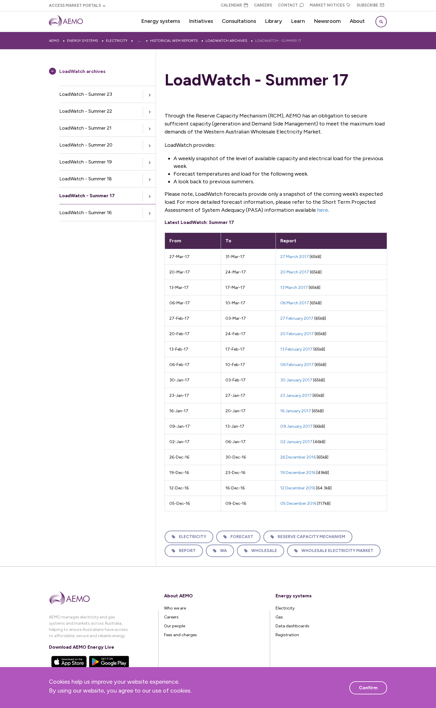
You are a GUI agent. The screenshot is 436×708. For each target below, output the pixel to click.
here (322, 210)
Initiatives (201, 21)
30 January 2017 (296, 380)
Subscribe (367, 5)
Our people (174, 626)
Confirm (368, 688)
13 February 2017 (296, 349)
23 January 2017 (296, 395)
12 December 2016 (297, 488)
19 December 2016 (298, 472)
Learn (298, 21)
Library (273, 21)
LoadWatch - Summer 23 (85, 94)
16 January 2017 (295, 410)
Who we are (175, 608)
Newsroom (327, 21)
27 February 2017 (297, 318)
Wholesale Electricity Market (337, 550)
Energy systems (160, 21)
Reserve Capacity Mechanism (311, 536)
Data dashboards (292, 626)
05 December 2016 (298, 503)
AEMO (54, 41)
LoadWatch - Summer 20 (85, 145)
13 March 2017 (294, 287)
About (357, 21)
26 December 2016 (298, 457)
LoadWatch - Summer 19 (85, 162)
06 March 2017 (294, 303)
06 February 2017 (297, 364)
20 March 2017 (294, 272)
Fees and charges (180, 634)
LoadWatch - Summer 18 (85, 179)
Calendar (231, 5)
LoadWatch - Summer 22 (85, 111)
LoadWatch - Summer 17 (278, 41)
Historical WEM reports (174, 41)
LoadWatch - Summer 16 (85, 212)
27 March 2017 (294, 256)
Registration (287, 634)
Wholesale (264, 550)
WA (223, 550)
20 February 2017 (297, 333)
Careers (263, 5)
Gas (279, 617)
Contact (288, 5)
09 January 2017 (296, 426)
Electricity (117, 41)
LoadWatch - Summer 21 (85, 128)
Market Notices (327, 5)
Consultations (239, 21)
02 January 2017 (296, 441)
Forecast (241, 536)
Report (187, 550)
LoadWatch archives (226, 41)
